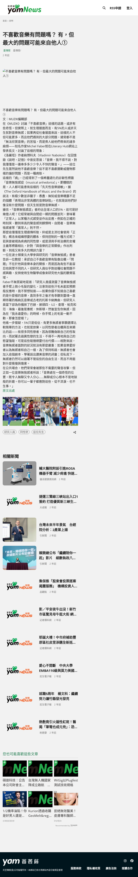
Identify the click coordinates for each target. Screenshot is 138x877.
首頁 (5, 20)
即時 (11, 20)
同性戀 (24, 432)
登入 (130, 8)
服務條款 (76, 868)
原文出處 (9, 391)
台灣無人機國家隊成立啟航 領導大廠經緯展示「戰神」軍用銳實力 (39, 782)
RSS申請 (115, 8)
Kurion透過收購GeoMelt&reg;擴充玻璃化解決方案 (40, 813)
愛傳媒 (6, 50)
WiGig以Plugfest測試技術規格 (66, 782)
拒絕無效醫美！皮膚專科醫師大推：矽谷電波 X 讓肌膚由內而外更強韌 (65, 813)
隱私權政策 (93, 868)
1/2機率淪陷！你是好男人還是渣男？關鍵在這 (15, 813)
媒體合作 (127, 868)
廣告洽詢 (111, 868)
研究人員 (9, 432)
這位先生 (38, 432)
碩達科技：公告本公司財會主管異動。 (14, 782)
